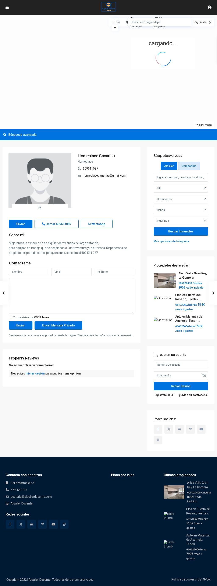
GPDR (207, 579)
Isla (159, 188)
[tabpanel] (181, 208)
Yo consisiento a (31, 317)
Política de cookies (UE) (186, 579)
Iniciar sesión (181, 386)
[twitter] (168, 429)
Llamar (58, 224)
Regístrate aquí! (164, 395)
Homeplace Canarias (96, 155)
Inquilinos (163, 220)
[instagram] (158, 440)
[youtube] (201, 429)
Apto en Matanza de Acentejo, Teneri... (198, 540)
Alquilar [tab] (169, 165)
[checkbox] (10, 317)
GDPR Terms (41, 317)
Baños (161, 209)
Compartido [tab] (189, 165)
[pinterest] (190, 429)
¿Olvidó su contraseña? (193, 395)
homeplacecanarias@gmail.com (104, 175)
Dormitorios (164, 199)
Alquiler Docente (22, 503)
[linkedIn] (179, 429)
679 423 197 (19, 490)
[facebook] (158, 429)
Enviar (20, 224)
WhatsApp (98, 224)
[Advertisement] (54, 46)
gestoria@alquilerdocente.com (31, 496)
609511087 (90, 168)
